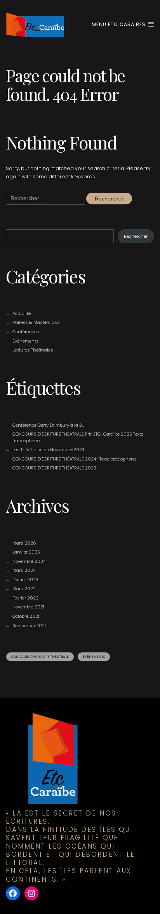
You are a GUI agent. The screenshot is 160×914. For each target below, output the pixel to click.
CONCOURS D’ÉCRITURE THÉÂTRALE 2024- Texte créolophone (74, 459)
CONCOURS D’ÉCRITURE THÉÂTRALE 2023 (54, 468)
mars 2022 (24, 588)
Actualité (21, 313)
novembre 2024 (28, 561)
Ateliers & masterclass (36, 322)
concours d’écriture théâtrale (40, 656)
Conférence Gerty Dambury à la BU (48, 425)
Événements (25, 341)
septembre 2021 (29, 625)
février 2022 (25, 598)
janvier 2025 (26, 552)
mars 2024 (23, 570)
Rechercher (136, 236)
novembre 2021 (28, 607)
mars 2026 (24, 543)
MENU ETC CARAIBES (119, 24)
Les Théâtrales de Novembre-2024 (48, 449)
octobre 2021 (25, 616)
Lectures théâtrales (32, 350)
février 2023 (25, 580)
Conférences (25, 332)
